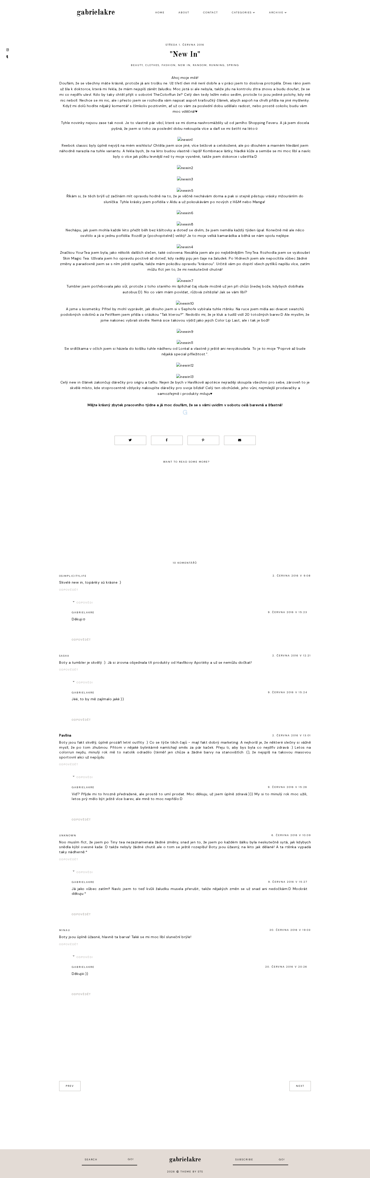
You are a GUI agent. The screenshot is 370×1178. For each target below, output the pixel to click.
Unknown (67, 835)
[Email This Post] (240, 440)
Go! (131, 1159)
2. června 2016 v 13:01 (291, 735)
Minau (64, 930)
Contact (210, 12)
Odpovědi (85, 602)
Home (160, 12)
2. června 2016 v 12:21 (291, 655)
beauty (137, 65)
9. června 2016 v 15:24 (287, 692)
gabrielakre (96, 12)
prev (70, 1086)
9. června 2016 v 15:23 (287, 612)
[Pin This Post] (203, 440)
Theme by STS (191, 1171)
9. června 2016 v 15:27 (287, 881)
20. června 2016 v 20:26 (286, 966)
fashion (169, 65)
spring (233, 65)
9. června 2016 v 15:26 (287, 787)
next (300, 1086)
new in (184, 65)
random (200, 65)
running (217, 65)
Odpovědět (68, 589)
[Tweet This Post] (130, 440)
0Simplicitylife (73, 576)
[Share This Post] (167, 440)
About (183, 12)
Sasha (64, 655)
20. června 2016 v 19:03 (290, 930)
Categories (242, 12)
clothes (152, 65)
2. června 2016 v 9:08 (292, 575)
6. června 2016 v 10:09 (291, 835)
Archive (276, 12)
